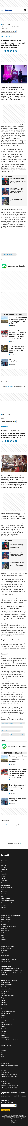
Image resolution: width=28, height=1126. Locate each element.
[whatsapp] (5, 51)
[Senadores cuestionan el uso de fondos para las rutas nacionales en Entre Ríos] (4, 319)
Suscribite (5, 1110)
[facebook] (8, 51)
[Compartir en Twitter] (11, 51)
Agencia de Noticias (17, 266)
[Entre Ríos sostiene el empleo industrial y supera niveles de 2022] (4, 348)
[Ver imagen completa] (25, 66)
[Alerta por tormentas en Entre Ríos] (4, 362)
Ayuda (22, 1118)
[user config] (25, 10)
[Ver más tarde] (2, 51)
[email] (13, 51)
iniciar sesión (9, 386)
